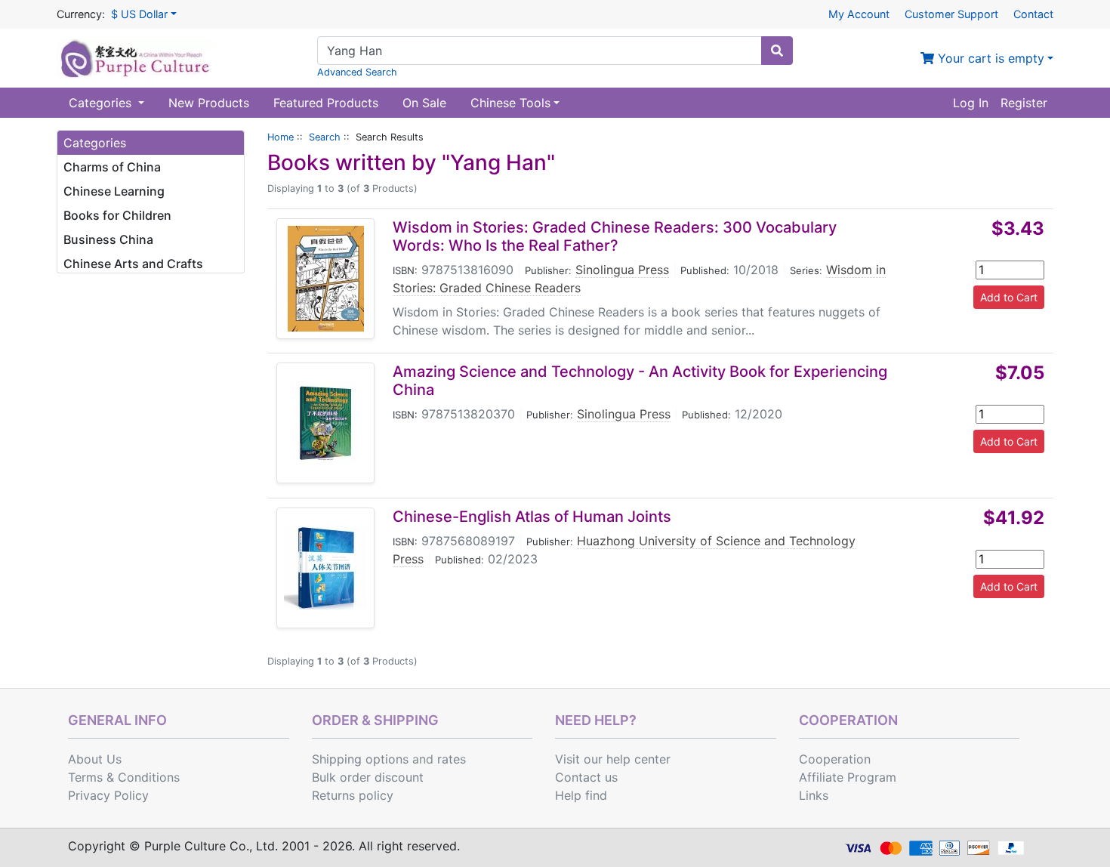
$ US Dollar (139, 14)
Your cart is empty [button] (989, 58)
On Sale (424, 102)
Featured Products (325, 102)
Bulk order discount (368, 777)
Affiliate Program (847, 777)
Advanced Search (357, 72)
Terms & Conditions (124, 777)
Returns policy (352, 795)
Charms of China (112, 166)
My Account (859, 14)
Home (280, 137)
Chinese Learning (114, 191)
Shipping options (360, 759)
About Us (95, 759)
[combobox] (539, 50)
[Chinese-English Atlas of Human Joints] (325, 567)
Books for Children (117, 215)
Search (325, 137)
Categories (102, 102)
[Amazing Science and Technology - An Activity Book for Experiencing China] (325, 422)
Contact (1033, 14)
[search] (777, 50)
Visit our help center (613, 759)
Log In (970, 102)
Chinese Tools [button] (510, 102)
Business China (108, 239)
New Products (208, 102)
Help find (581, 795)
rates (451, 759)
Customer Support (951, 14)
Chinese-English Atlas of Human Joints (532, 517)
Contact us (586, 777)
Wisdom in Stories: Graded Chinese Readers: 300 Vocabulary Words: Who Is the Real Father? (615, 236)
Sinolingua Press (622, 269)
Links (813, 795)
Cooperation (835, 759)
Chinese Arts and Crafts (133, 263)
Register (1024, 102)
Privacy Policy (108, 795)
